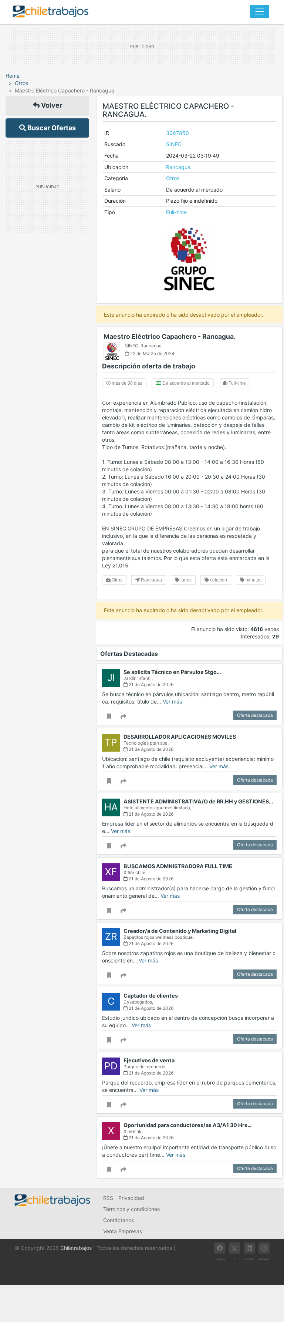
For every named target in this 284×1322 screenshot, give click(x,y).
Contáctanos (118, 1220)
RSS (108, 1198)
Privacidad (131, 1198)
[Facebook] (219, 1248)
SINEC (174, 144)
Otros (21, 83)
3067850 (177, 133)
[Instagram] (264, 1248)
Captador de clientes (151, 995)
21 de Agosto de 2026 (150, 684)
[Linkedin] (249, 1248)
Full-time (176, 212)
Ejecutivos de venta (149, 1060)
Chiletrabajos (76, 1248)
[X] (234, 1248)
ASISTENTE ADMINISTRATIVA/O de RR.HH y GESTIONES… (198, 801)
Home (13, 75)
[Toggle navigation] (259, 11)
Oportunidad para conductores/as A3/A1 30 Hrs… (188, 1125)
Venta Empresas (122, 1231)
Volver (51, 105)
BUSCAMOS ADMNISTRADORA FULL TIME (178, 866)
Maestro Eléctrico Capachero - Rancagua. (170, 336)
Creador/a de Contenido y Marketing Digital (180, 931)
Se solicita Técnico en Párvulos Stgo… (172, 672)
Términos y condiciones (131, 1209)
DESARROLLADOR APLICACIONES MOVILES (180, 736)
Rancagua (178, 167)
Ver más (172, 701)
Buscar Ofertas (51, 128)
